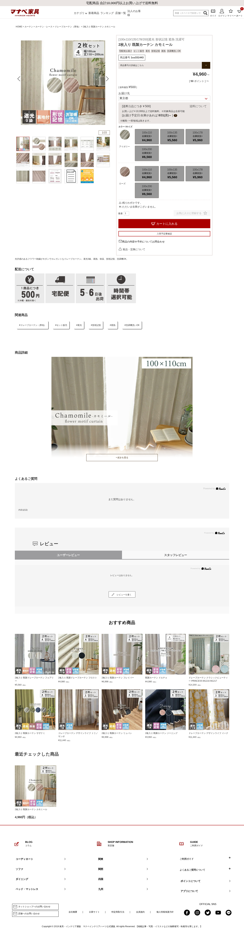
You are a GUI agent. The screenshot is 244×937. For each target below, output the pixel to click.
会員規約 (140, 912)
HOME (19, 26)
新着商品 (93, 12)
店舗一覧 (120, 12)
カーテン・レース (44, 26)
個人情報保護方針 (165, 912)
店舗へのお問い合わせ (29, 913)
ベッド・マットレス (27, 889)
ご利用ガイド (187, 859)
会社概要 (73, 912)
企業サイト (94, 912)
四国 (100, 879)
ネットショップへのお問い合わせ (34, 907)
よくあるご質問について (192, 869)
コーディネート (24, 859)
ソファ (19, 869)
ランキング (107, 12)
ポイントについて (191, 881)
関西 (100, 869)
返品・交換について (134, 249)
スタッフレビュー (175, 555)
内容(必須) (23, 510)
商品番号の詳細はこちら (132, 65)
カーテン (28, 26)
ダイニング (22, 879)
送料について (198, 106)
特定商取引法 (117, 912)
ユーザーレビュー (68, 555)
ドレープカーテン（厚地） (68, 26)
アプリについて (189, 891)
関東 (100, 859)
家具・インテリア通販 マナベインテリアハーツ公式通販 (87, 926)
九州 (100, 889)
